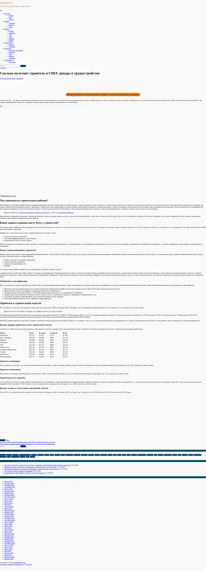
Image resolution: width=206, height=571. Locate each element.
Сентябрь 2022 (9, 520)
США (7, 440)
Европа (11, 15)
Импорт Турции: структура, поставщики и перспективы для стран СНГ (30, 467)
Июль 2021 (8, 547)
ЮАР (27, 457)
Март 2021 (8, 555)
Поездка (7, 14)
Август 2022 (8, 522)
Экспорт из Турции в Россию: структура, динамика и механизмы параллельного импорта (37, 465)
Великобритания (25, 455)
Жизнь (6, 29)
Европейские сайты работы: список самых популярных (24, 473)
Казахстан (103, 455)
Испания (91, 455)
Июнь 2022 (8, 526)
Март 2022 (8, 532)
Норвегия (150, 455)
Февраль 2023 (9, 510)
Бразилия (15, 455)
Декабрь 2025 (9, 483)
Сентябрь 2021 (9, 543)
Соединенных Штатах (65, 213)
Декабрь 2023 (9, 491)
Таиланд (185, 455)
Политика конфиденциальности (11, 564)
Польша (160, 455)
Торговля (12, 62)
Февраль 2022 (9, 534)
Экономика (8, 60)
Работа (6, 21)
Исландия (84, 455)
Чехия (9, 457)
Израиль (57, 455)
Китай (119, 455)
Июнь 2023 (8, 503)
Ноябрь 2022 (9, 516)
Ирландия (77, 455)
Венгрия (34, 455)
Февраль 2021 (9, 557)
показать (13, 196)
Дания (52, 455)
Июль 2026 (8, 481)
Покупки (7, 48)
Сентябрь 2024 (9, 487)
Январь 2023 (9, 512)
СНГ (10, 35)
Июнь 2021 (8, 549)
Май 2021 (7, 551)
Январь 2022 (9, 536)
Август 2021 (8, 545)
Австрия (3, 455)
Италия (97, 455)
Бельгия (9, 455)
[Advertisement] (39, 85)
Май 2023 (7, 505)
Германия (40, 455)
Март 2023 (8, 508)
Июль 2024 (8, 489)
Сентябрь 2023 (9, 497)
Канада (110, 455)
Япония (32, 457)
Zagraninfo (19, 78)
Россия (174, 455)
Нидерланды (142, 455)
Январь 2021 (9, 559)
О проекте (28, 564)
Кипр (115, 455)
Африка (11, 39)
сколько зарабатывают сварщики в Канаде (33, 213)
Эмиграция (8, 43)
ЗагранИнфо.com (6, 3)
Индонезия (69, 455)
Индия (63, 455)
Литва (128, 455)
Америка (12, 23)
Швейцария (15, 457)
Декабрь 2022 (9, 514)
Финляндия (197, 455)
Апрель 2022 (9, 530)
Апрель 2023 (9, 507)
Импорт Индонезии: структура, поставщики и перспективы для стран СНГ (32, 469)
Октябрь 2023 (9, 495)
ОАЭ (155, 455)
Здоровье (12, 58)
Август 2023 (8, 499)
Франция (3, 457)
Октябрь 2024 (9, 485)
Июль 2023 (8, 501)
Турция (190, 455)
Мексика (134, 455)
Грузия (46, 455)
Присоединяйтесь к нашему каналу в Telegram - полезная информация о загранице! (104, 95)
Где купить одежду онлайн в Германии (18, 471)
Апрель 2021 (9, 553)
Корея (124, 455)
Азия (10, 17)
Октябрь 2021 (9, 541)
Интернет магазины (16, 50)
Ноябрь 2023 (9, 493)
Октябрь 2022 (9, 518)
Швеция (22, 457)
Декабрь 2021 (9, 538)
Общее (11, 41)
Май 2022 (7, 528)
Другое (11, 19)
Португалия (168, 455)
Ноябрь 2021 (9, 539)
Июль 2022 (8, 524)
